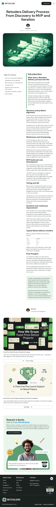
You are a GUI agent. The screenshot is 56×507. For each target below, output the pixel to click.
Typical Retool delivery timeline (13, 91)
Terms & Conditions (48, 504)
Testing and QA (9, 85)
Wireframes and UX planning (12, 80)
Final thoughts (9, 94)
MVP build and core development (14, 83)
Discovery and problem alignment (14, 78)
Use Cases (37, 292)
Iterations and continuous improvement (12, 88)
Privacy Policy (38, 504)
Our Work (43, 294)
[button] (53, 3)
